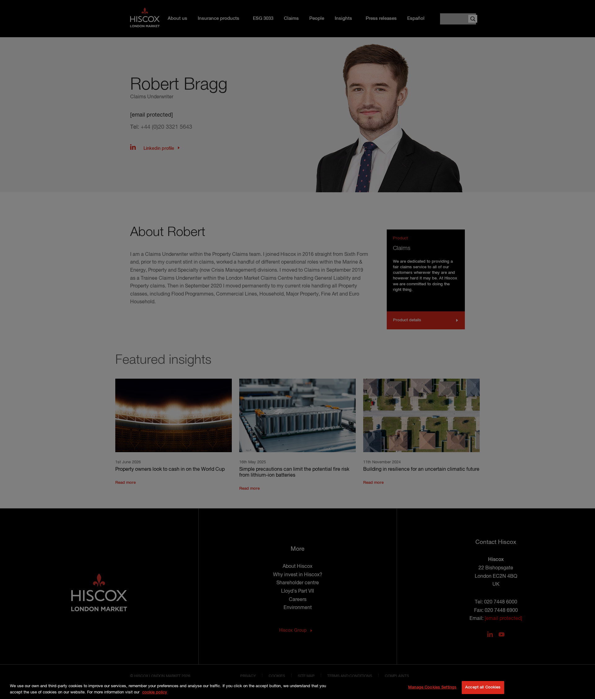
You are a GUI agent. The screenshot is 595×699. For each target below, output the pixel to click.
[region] (297, 688)
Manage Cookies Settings (432, 687)
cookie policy (154, 692)
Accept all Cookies (482, 687)
